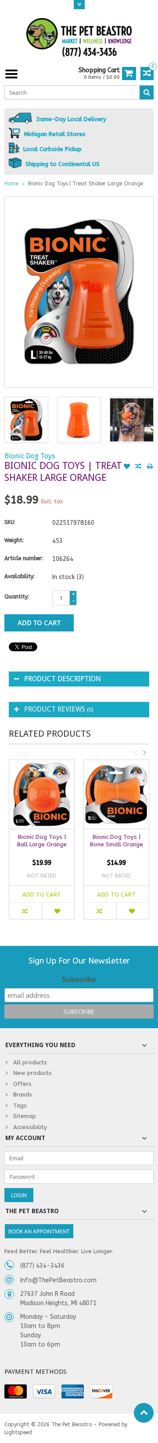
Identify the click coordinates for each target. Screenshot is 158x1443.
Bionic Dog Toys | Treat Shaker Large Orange (85, 184)
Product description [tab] (62, 679)
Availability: (19, 576)
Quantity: (16, 597)
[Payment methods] (15, 1391)
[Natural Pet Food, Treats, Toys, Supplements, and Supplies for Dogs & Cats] (79, 37)
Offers (22, 1084)
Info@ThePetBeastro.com (58, 1280)
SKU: (9, 522)
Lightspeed (18, 1432)
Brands (22, 1094)
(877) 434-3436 (42, 1266)
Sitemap (24, 1116)
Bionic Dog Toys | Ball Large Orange (42, 841)
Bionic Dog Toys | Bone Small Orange (116, 841)
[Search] (147, 92)
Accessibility (30, 1127)
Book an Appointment (39, 1231)
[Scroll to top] (144, 1413)
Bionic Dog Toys (29, 456)
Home (11, 184)
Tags (20, 1105)
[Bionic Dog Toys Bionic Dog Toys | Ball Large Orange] (41, 794)
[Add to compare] (138, 467)
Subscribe (79, 979)
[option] (26, 420)
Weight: (14, 540)
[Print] (150, 467)
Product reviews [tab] (58, 709)
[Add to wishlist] (127, 467)
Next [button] (144, 752)
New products (32, 1073)
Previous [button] (135, 752)
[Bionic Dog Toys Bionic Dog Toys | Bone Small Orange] (116, 794)
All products (30, 1062)
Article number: (23, 558)
